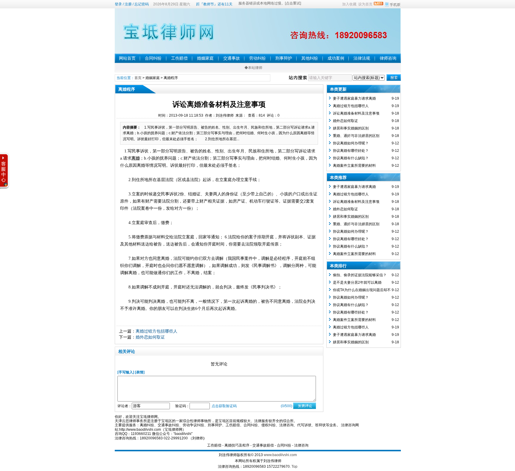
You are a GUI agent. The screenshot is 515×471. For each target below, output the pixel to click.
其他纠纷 (309, 58)
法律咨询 (301, 445)
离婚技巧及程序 (236, 445)
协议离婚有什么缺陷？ (351, 158)
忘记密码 (141, 4)
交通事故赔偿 (263, 445)
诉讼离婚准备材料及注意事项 (356, 113)
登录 (118, 4)
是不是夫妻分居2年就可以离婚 (357, 282)
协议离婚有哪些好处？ (351, 151)
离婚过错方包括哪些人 (156, 331)
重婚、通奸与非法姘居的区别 (356, 136)
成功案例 (336, 58)
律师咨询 (388, 58)
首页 (138, 78)
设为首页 (365, 4)
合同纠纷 (153, 58)
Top (294, 466)
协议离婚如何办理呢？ (351, 143)
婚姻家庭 (205, 58)
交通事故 (231, 58)
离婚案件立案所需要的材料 (354, 165)
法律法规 (361, 58)
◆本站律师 (249, 68)
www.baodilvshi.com (280, 455)
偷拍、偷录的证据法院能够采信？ (360, 275)
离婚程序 (171, 78)
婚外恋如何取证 (150, 337)
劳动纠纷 (257, 58)
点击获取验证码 (224, 406)
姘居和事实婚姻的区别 (351, 128)
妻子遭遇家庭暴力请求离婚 (354, 98)
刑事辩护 (283, 58)
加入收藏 (349, 4)
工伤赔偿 (179, 58)
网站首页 (127, 58)
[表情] (140, 372)
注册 (128, 4)
